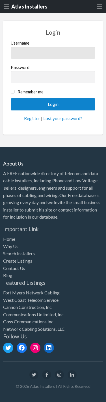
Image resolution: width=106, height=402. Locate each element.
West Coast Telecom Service (31, 300)
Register (32, 118)
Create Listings (17, 260)
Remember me (31, 91)
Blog (7, 275)
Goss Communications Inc (28, 321)
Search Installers (19, 253)
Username (20, 42)
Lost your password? (62, 118)
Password (20, 67)
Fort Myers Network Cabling (31, 292)
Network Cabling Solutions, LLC (34, 329)
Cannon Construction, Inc (27, 307)
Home (9, 239)
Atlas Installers (29, 6)
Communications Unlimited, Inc (33, 314)
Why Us (10, 246)
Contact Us (14, 268)
